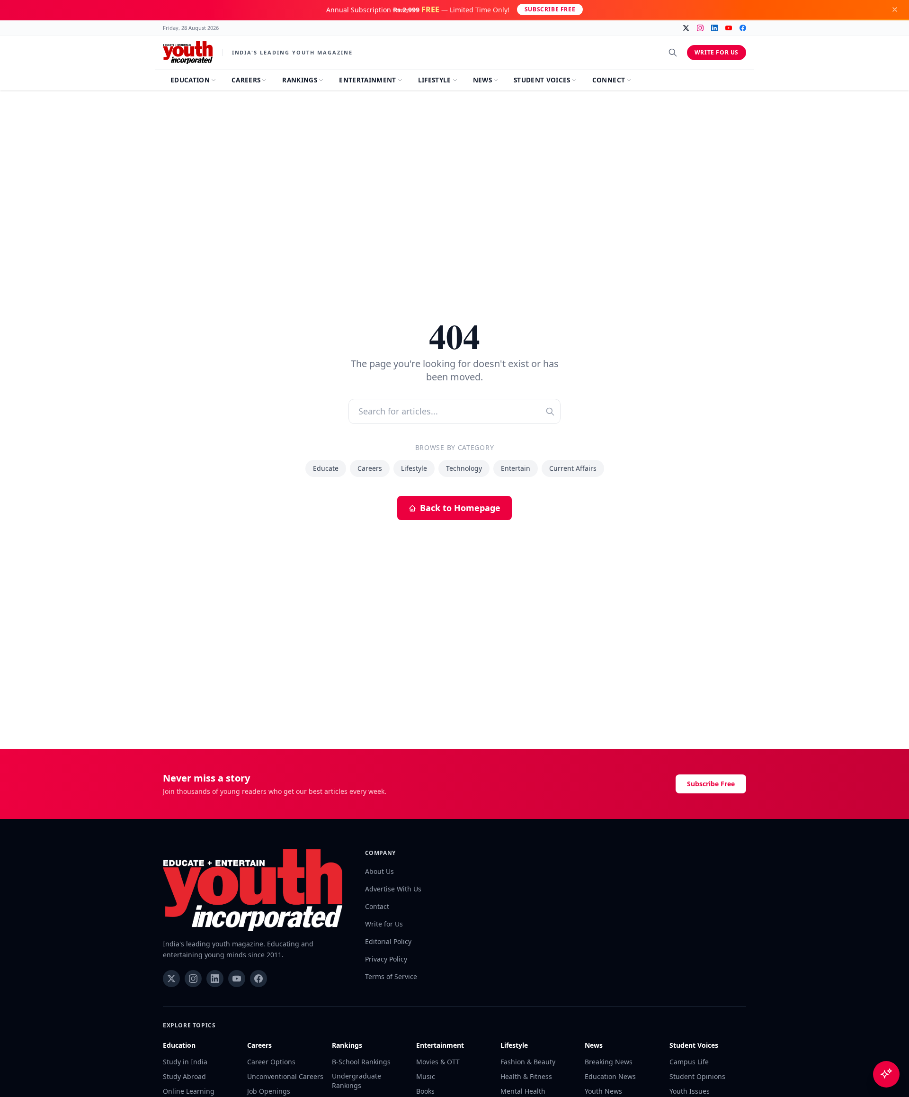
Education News (610, 1076)
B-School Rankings (361, 1061)
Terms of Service (391, 976)
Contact (377, 906)
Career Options (271, 1061)
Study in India (185, 1061)
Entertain (515, 468)
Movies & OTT (438, 1061)
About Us (379, 871)
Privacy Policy (386, 958)
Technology (464, 468)
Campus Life (689, 1061)
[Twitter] (686, 28)
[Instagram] (700, 28)
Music (425, 1076)
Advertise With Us (393, 888)
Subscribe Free (550, 9)
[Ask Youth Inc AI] (886, 1074)
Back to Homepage (460, 507)
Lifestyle (414, 468)
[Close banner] (894, 9)
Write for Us (717, 52)
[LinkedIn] (714, 28)
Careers (369, 468)
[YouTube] (728, 28)
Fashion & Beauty (527, 1061)
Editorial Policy (388, 941)
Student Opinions (697, 1076)
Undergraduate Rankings (356, 1080)
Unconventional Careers (285, 1076)
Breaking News (609, 1061)
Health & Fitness (526, 1076)
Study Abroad (184, 1076)
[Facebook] (743, 28)
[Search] (672, 52)
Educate (326, 468)
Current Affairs (573, 468)
